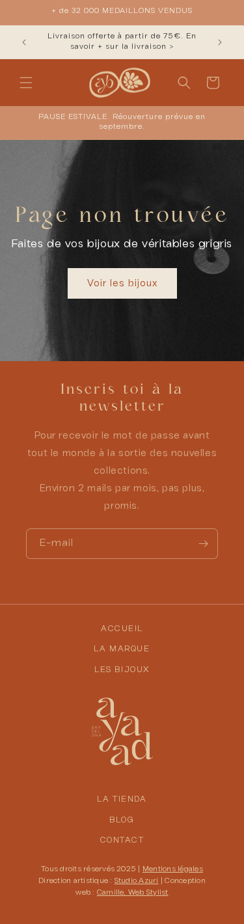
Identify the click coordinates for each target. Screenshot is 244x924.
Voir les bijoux (122, 283)
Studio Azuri (137, 881)
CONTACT (122, 841)
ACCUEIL (122, 629)
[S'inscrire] (203, 543)
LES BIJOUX (122, 670)
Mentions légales (172, 869)
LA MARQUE (122, 649)
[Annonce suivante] (220, 42)
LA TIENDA (121, 800)
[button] (26, 82)
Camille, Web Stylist (133, 893)
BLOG (121, 820)
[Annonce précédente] (24, 42)
